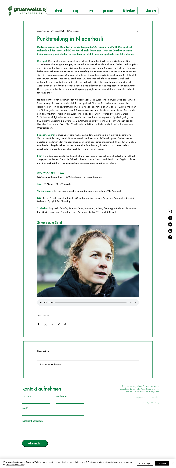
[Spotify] (170, 231)
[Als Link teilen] (58, 324)
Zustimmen (162, 463)
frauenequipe (43, 315)
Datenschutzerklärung (15, 464)
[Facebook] (170, 218)
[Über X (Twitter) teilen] (45, 324)
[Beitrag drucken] (65, 324)
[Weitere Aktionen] (137, 30)
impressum (140, 397)
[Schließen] (172, 463)
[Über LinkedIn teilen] (52, 324)
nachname (61, 396)
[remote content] (88, 303)
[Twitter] (170, 224)
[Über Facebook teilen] (38, 324)
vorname (26, 396)
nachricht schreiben (32, 421)
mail (24, 408)
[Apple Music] (170, 237)
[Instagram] (170, 211)
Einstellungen (145, 463)
